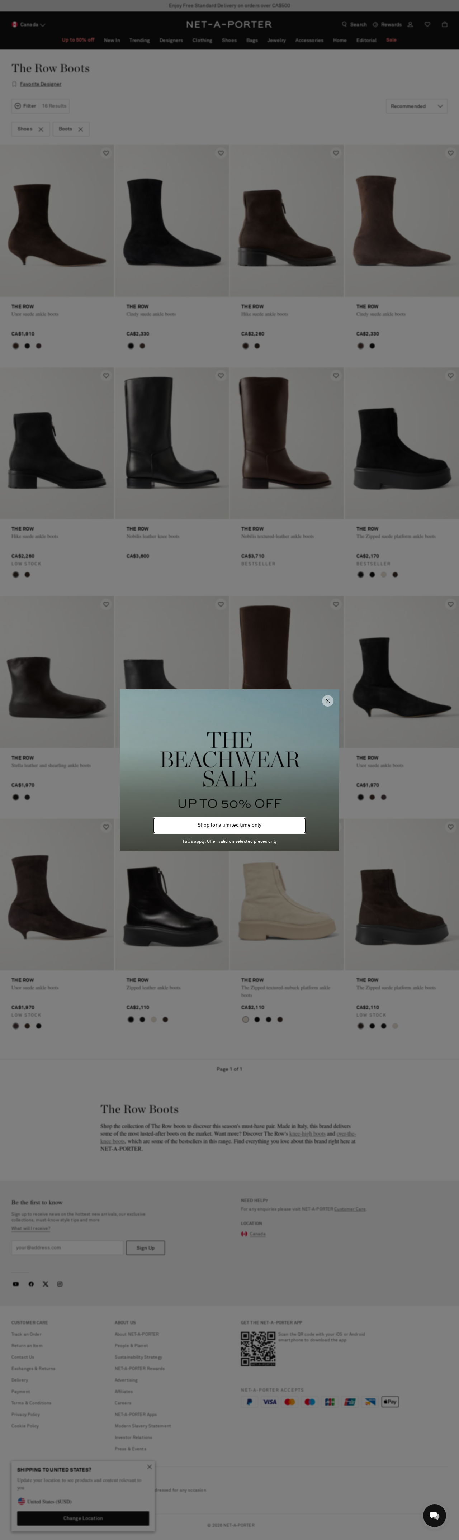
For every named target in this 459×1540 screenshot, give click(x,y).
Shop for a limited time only (230, 825)
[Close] (327, 701)
